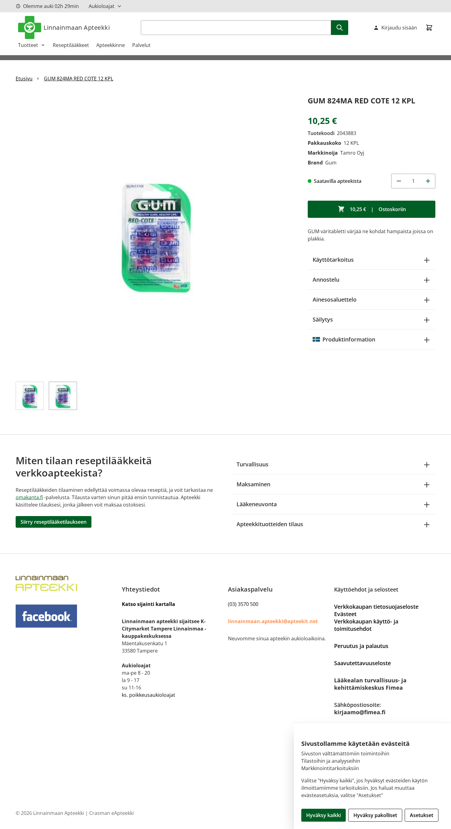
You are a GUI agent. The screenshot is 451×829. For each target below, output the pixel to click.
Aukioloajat (101, 6)
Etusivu (24, 78)
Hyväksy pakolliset (375, 815)
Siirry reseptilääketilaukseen (54, 522)
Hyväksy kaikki (323, 815)
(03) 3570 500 (243, 604)
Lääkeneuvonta (257, 504)
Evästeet (345, 614)
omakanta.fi (29, 497)
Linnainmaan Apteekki (77, 27)
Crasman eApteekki (111, 813)
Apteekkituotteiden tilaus (270, 524)
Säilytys (323, 319)
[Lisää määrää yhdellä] (428, 181)
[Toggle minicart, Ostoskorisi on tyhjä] (429, 28)
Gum (331, 162)
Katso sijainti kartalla (148, 604)
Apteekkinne (110, 45)
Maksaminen (253, 484)
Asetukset (421, 815)
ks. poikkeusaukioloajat (148, 695)
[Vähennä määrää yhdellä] (398, 181)
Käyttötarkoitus (333, 259)
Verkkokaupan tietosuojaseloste (376, 606)
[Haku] (339, 27)
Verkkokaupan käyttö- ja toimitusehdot (366, 625)
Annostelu (326, 279)
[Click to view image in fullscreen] (155, 234)
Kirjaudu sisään (399, 27)
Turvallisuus (252, 464)
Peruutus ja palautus (361, 646)
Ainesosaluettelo (335, 299)
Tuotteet (28, 45)
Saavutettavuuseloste (362, 663)
